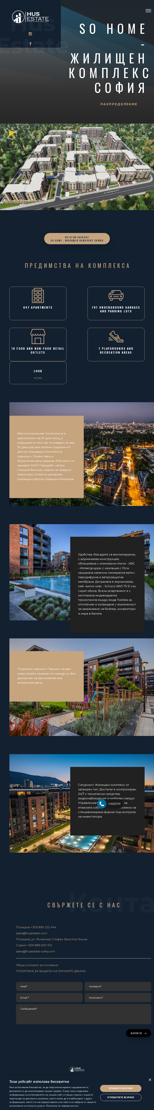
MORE (38, 378)
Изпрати (137, 1033)
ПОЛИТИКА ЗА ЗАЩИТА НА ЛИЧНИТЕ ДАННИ (51, 971)
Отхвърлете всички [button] (120, 1097)
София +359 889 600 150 (34, 945)
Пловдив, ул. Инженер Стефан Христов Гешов (51, 939)
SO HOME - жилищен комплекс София (111, 57)
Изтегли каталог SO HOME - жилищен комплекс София (77, 239)
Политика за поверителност (62, 1105)
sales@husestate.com (31, 933)
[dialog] (77, 1093)
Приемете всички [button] (121, 1088)
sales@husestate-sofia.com (35, 951)
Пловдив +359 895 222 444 (36, 927)
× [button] (149, 1079)
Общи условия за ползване (37, 965)
